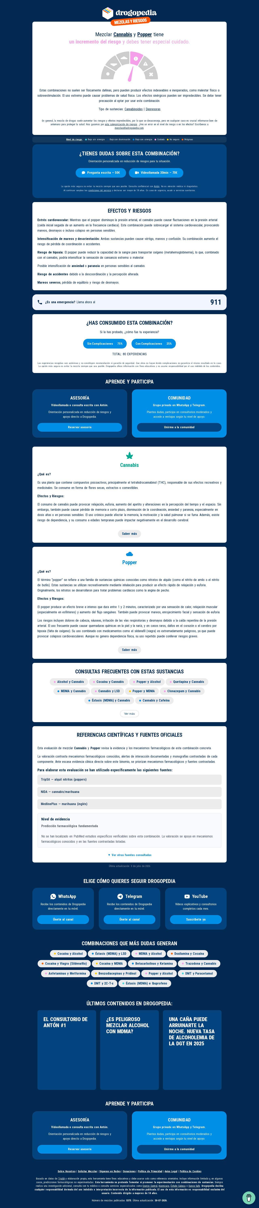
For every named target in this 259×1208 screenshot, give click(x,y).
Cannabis (123, 34)
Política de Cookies (190, 1171)
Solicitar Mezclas (87, 1171)
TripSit (61, 1178)
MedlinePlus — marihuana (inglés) (64, 804)
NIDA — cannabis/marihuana (60, 792)
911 (216, 302)
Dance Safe (194, 1186)
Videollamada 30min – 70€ (159, 173)
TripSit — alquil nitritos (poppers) (64, 779)
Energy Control (150, 1186)
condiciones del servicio (99, 190)
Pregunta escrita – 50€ (103, 173)
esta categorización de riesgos (121, 124)
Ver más (129, 713)
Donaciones (129, 1171)
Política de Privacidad (150, 1171)
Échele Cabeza (178, 1186)
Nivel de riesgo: (74, 139)
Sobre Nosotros (66, 1171)
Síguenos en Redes (110, 1171)
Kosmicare (164, 1186)
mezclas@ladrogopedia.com (129, 128)
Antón (156, 186)
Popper (144, 34)
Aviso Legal (171, 1171)
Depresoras (153, 109)
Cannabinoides (134, 109)
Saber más (129, 534)
